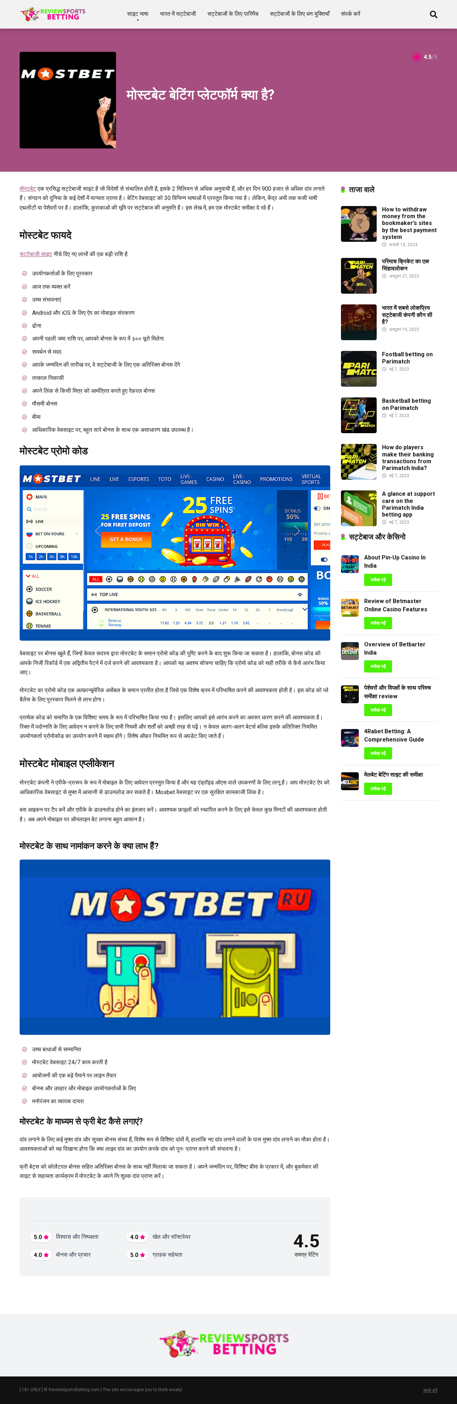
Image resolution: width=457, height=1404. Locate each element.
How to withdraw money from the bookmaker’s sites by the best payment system (409, 223)
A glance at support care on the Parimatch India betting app (408, 504)
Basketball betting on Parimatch (406, 404)
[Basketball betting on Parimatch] (359, 431)
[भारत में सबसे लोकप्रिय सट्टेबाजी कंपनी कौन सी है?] (359, 338)
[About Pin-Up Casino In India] (350, 571)
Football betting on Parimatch (407, 358)
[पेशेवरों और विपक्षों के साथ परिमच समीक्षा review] (350, 701)
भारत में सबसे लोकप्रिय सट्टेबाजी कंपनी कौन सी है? (407, 314)
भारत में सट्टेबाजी (178, 13)
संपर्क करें (350, 13)
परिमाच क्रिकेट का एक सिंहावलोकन (405, 264)
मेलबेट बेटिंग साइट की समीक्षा (393, 774)
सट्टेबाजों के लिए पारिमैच (232, 13)
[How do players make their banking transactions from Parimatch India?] (359, 477)
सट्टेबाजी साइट (36, 254)
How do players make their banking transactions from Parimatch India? (408, 457)
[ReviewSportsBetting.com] (55, 11)
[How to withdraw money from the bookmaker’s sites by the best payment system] (359, 239)
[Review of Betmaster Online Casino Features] (350, 614)
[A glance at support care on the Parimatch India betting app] (359, 524)
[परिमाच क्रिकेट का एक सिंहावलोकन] (359, 291)
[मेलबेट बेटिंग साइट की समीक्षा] (350, 788)
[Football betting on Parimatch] (359, 384)
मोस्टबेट (28, 188)
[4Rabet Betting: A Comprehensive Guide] (350, 745)
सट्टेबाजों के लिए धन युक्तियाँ (300, 13)
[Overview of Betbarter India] (350, 658)
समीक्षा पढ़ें (378, 579)
